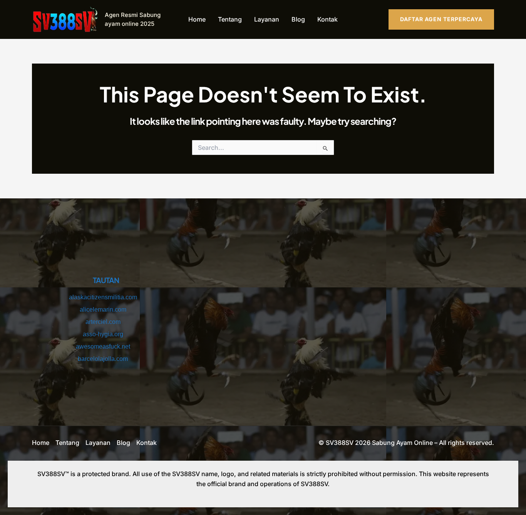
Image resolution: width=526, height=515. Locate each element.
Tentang (230, 19)
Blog (298, 19)
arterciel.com (103, 322)
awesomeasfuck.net (103, 346)
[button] (441, 19)
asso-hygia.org (103, 334)
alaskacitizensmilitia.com (103, 297)
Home (197, 19)
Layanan (266, 19)
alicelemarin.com (103, 309)
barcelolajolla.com (103, 359)
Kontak (327, 19)
